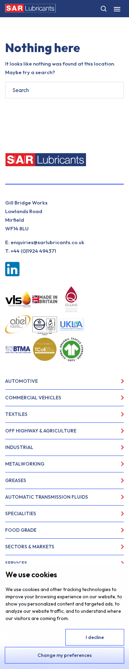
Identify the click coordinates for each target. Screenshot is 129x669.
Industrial (19, 447)
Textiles (16, 414)
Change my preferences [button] (64, 655)
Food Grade (20, 530)
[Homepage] (30, 8)
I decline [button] (95, 637)
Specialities (20, 513)
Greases (15, 480)
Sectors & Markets (29, 546)
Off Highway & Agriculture (40, 431)
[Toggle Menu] (117, 8)
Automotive (21, 381)
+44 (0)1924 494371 (33, 251)
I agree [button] (34, 637)
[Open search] (103, 8)
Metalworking (24, 464)
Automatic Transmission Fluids (46, 497)
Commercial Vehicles (33, 398)
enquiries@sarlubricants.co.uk (47, 242)
